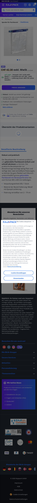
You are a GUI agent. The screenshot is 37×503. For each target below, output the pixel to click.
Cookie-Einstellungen (18, 273)
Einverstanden (18, 278)
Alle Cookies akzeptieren (23, 221)
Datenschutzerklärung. (14, 267)
